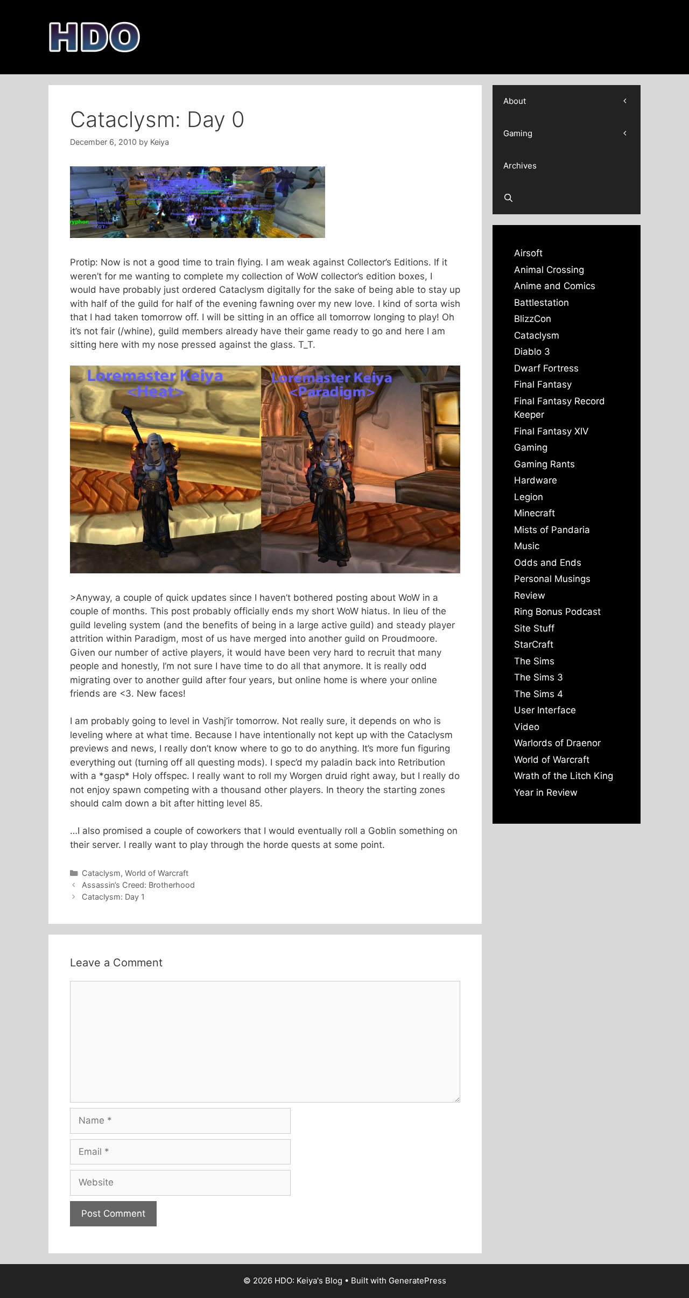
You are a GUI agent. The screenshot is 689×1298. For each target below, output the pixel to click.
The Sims (534, 661)
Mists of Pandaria (552, 529)
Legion (528, 497)
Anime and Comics (554, 285)
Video (526, 726)
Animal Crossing (549, 269)
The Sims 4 (538, 694)
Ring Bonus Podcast (557, 611)
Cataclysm (101, 873)
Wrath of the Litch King (563, 775)
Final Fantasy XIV (551, 431)
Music (526, 546)
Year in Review (546, 792)
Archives (520, 165)
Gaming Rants (544, 464)
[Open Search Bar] (567, 198)
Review (529, 595)
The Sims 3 (538, 677)
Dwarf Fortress (546, 368)
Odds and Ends (547, 562)
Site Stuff (534, 628)
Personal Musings (552, 578)
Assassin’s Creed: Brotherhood (138, 884)
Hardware (535, 480)
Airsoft (528, 253)
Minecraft (534, 513)
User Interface (545, 710)
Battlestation (541, 302)
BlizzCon (532, 318)
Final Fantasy (543, 384)
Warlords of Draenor (557, 743)
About (514, 101)
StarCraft (533, 644)
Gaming (517, 133)
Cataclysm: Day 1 (113, 896)
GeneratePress (417, 1280)
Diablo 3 (532, 351)
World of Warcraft (156, 873)
